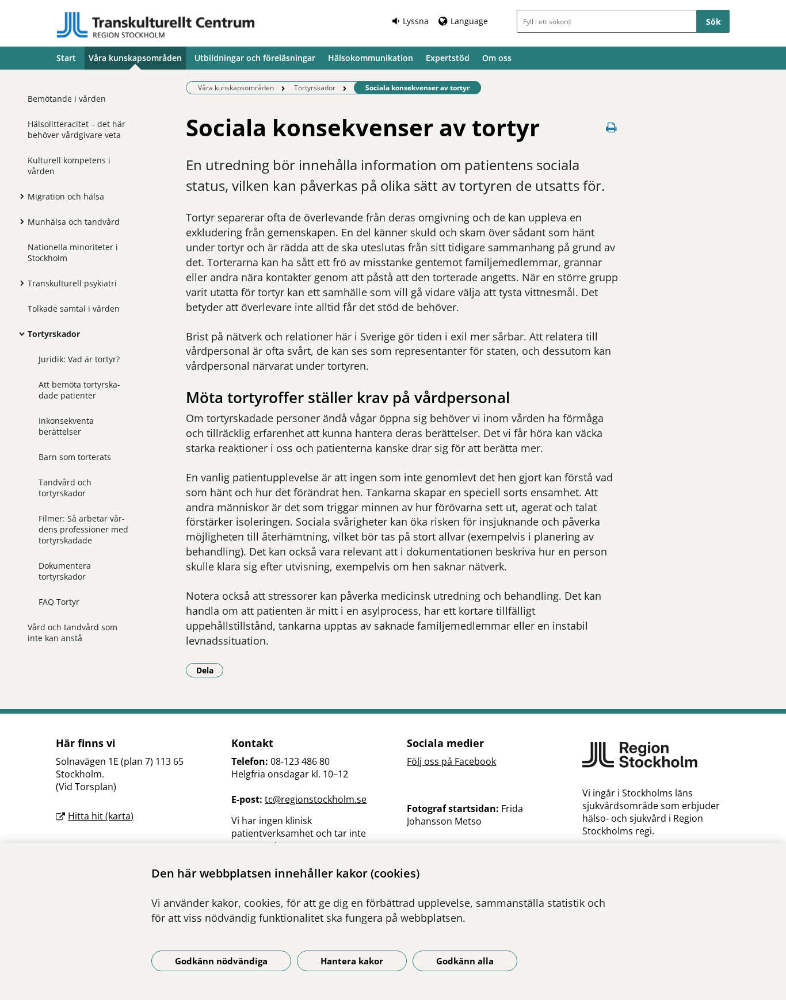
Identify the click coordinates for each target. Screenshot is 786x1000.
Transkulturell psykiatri (72, 283)
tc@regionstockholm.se (316, 799)
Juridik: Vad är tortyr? (79, 359)
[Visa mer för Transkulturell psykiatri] (19, 283)
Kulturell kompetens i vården (69, 166)
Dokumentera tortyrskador (65, 571)
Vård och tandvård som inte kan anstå (72, 632)
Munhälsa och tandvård (74, 221)
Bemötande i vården (67, 98)
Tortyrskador (54, 333)
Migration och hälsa (66, 196)
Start (66, 57)
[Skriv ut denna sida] (612, 127)
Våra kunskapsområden (135, 57)
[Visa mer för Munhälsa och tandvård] (19, 221)
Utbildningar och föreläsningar (254, 57)
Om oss (497, 57)
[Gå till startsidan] (155, 25)
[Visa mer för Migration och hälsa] (19, 196)
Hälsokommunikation (370, 57)
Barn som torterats (75, 456)
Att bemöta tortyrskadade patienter (79, 390)
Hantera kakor (351, 961)
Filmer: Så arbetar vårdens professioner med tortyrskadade (83, 529)
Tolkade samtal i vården (74, 308)
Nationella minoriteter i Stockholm (73, 252)
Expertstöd (448, 57)
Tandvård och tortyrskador (65, 488)
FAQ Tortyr (59, 601)
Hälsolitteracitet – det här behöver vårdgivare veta (76, 129)
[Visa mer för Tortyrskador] (19, 333)
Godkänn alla (465, 961)
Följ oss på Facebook (451, 761)
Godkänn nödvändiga (221, 961)
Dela (209, 670)
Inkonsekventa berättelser (66, 426)
